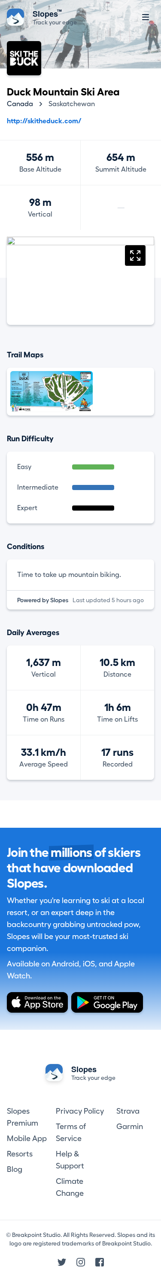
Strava (128, 1111)
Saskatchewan (72, 104)
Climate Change (70, 1187)
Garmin (129, 1126)
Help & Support (70, 1160)
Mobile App (27, 1138)
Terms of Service (71, 1132)
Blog (14, 1169)
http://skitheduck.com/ (44, 121)
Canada (20, 104)
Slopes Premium (22, 1117)
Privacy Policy (80, 1111)
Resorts (20, 1154)
